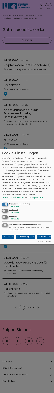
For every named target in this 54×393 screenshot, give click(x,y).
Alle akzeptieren (44, 237)
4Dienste (14, 219)
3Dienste (14, 206)
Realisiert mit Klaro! (44, 241)
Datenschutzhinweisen (13, 197)
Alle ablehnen (8, 237)
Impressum (37, 197)
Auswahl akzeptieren (25, 237)
